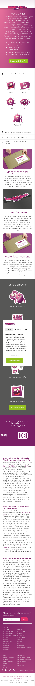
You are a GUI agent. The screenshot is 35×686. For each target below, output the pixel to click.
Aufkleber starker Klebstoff (9, 635)
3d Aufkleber (6, 629)
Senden (24, 619)
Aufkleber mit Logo (8, 633)
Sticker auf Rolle (21, 637)
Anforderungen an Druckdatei (24, 659)
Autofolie (5, 637)
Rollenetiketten (20, 635)
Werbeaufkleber (20, 645)
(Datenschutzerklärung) (8, 615)
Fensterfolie (6, 643)
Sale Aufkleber (20, 639)
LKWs (27, 466)
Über (26, 329)
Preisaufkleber (20, 629)
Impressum (6, 659)
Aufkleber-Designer (21, 661)
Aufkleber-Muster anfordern (24, 657)
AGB (4, 655)
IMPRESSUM (6, 676)
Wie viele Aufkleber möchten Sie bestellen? (16, 142)
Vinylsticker (19, 641)
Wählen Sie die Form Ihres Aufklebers (17, 74)
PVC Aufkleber (20, 633)
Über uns (5, 667)
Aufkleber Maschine (8, 631)
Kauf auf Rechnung (8, 661)
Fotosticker (6, 647)
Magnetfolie (6, 649)
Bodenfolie (5, 639)
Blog (18, 663)
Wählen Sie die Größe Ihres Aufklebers (18, 132)
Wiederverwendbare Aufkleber (24, 647)
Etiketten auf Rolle (7, 641)
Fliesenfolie (6, 645)
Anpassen (18, 329)
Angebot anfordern (21, 655)
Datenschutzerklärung (8, 657)
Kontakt (5, 663)
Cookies (9, 329)
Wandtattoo (20, 643)
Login (4, 665)
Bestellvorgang (20, 665)
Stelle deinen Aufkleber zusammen (16, 137)
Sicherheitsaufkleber (9, 466)
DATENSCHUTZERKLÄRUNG (20, 676)
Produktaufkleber (21, 631)
